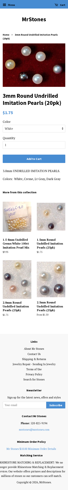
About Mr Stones (34, 348)
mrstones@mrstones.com (34, 429)
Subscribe (55, 405)
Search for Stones (34, 379)
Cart (62, 5)
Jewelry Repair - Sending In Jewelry (34, 364)
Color (7, 122)
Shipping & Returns (34, 359)
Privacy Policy (34, 374)
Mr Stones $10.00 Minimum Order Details (31, 449)
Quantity (9, 138)
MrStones (34, 19)
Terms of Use (34, 369)
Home (6, 34)
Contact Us (34, 354)
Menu (11, 5)
